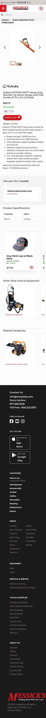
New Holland (16, 529)
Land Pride (31, 529)
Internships (15, 659)
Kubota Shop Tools (18, 602)
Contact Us (24, 707)
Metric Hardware (18, 629)
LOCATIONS (15, 473)
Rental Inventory (18, 583)
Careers (13, 655)
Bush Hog (14, 537)
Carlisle (13, 492)
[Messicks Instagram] (23, 421)
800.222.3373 (28, 407)
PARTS (13, 521)
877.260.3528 (17, 404)
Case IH (13, 533)
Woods (29, 545)
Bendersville (15, 488)
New (12, 568)
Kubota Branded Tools (23, 20)
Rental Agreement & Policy (22, 587)
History (13, 651)
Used (12, 572)
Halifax (13, 496)
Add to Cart (11, 117)
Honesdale (15, 500)
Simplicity (30, 533)
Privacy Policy (16, 674)
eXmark (13, 541)
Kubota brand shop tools (19, 191)
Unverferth (31, 541)
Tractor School (16, 666)
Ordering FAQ (16, 663)
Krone (28, 526)
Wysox (13, 511)
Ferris (12, 545)
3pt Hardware (16, 614)
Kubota (5, 20)
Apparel (13, 647)
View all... (14, 552)
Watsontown (16, 507)
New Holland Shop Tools (21, 606)
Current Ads (15, 670)
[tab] (5, 186)
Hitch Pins (14, 617)
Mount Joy (15, 478)
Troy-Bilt (30, 537)
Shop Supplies (16, 610)
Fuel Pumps (15, 621)
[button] (41, 8)
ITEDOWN (13, 194)
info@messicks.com (21, 396)
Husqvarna (15, 548)
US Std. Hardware (18, 625)
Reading (14, 503)
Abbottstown (16, 484)
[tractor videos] (17, 421)
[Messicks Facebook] (11, 421)
